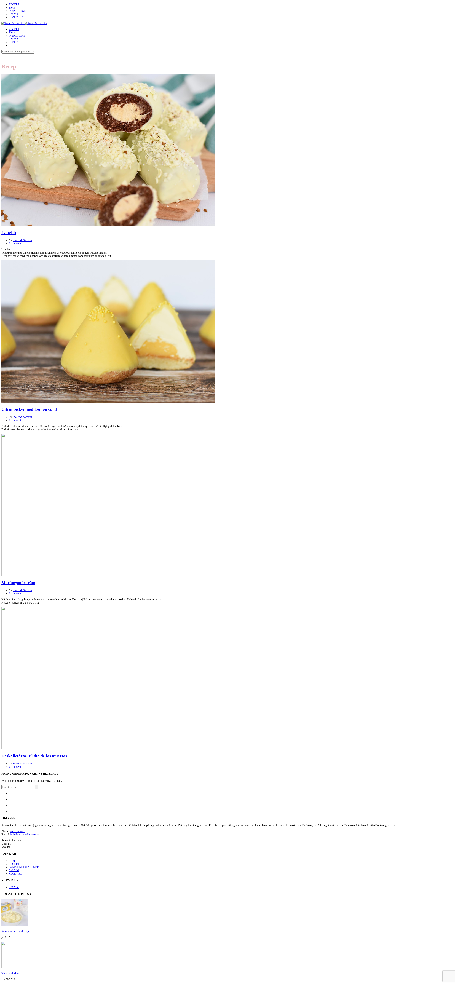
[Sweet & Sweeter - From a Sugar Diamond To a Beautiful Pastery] (12, 23)
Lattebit (8, 232)
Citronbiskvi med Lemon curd (29, 409)
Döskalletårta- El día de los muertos (34, 756)
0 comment (15, 243)
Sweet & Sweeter (22, 240)
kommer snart (17, 831)
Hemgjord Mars (10, 973)
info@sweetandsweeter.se (24, 834)
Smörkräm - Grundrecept (15, 931)
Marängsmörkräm (18, 582)
